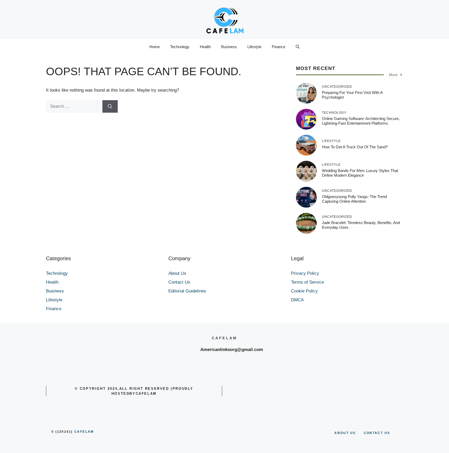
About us (345, 433)
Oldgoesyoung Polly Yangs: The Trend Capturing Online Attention (354, 198)
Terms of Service (307, 282)
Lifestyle (254, 46)
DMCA (297, 299)
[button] (297, 47)
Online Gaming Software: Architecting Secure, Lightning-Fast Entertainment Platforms (361, 120)
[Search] (110, 106)
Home (154, 46)
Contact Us (179, 282)
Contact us (377, 433)
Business (229, 46)
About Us (177, 273)
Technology (179, 46)
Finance (278, 46)
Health (205, 46)
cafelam (84, 431)
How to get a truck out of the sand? (355, 147)
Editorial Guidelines (187, 291)
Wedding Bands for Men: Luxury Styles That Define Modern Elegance (360, 172)
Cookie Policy (304, 291)
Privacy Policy (305, 273)
